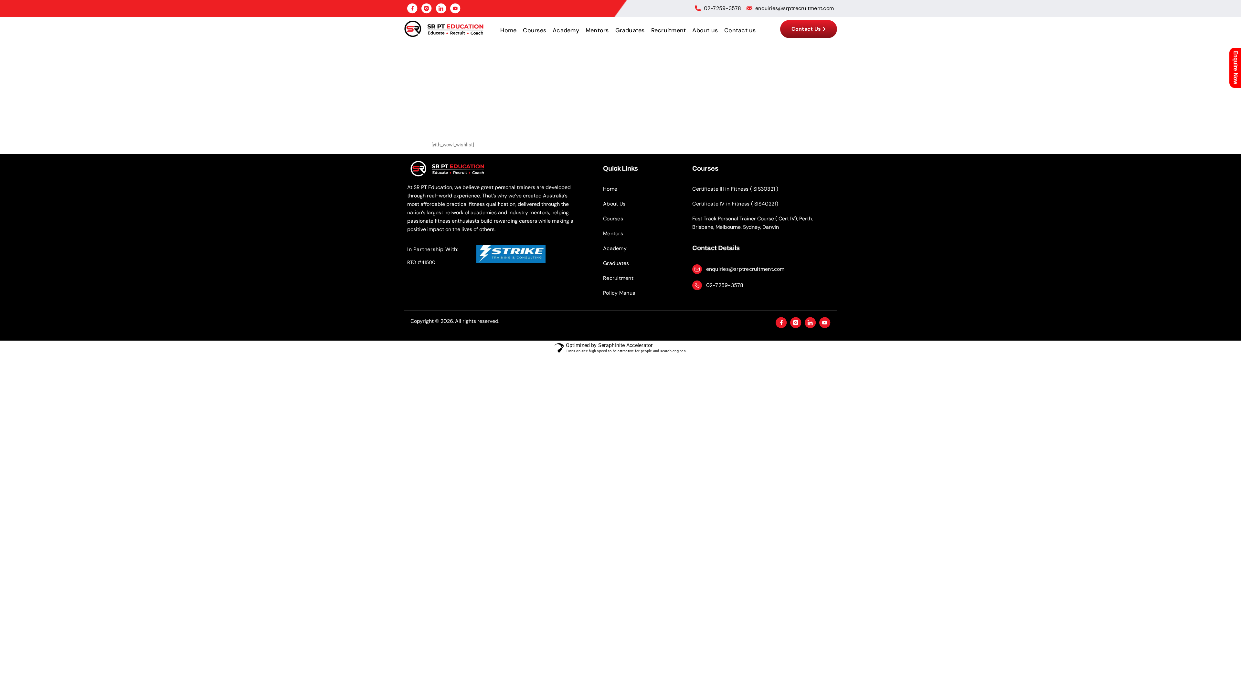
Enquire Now (1236, 68)
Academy (566, 30)
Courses (534, 30)
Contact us (740, 30)
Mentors (597, 30)
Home (508, 30)
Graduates (630, 30)
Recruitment (668, 30)
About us (705, 30)
